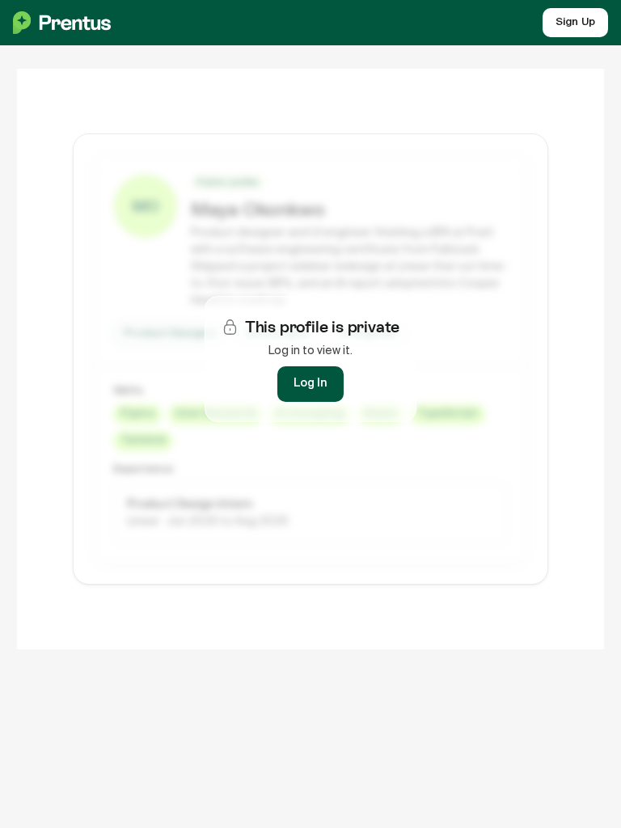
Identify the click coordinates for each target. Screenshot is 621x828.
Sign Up (575, 22)
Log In (310, 383)
